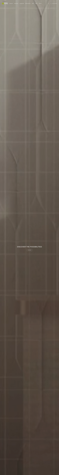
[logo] (5, 3)
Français (4, 1)
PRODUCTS (11, 3)
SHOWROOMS (22, 3)
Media (36, 3)
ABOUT (33, 3)
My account (55, 3)
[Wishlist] (50, 3)
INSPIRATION (16, 3)
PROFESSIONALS (28, 3)
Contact (40, 3)
